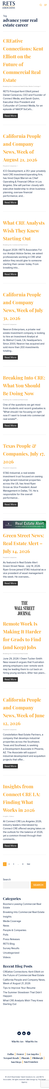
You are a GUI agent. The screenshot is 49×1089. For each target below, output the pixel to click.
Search (7, 879)
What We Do (31, 1041)
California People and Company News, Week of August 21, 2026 (24, 982)
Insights (5, 816)
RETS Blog (9, 944)
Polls (5, 935)
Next (28, 864)
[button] (45, 5)
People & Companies (10, 166)
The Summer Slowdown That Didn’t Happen (22, 994)
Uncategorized (11, 953)
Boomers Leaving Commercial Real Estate (22, 906)
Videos (11, 816)
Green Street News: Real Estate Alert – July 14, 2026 (23, 543)
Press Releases (11, 939)
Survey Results (11, 948)
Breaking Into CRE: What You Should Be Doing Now (24, 385)
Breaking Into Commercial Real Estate (15, 86)
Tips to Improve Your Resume (19, 988)
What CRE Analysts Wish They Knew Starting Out (24, 230)
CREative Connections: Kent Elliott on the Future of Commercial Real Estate (23, 974)
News (6, 925)
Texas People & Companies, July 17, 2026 (24, 454)
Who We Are (18, 1041)
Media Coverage (34, 86)
